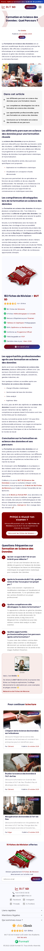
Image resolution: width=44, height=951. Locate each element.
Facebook (17, 900)
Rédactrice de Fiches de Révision (16, 691)
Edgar (10, 832)
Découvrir (31, 7)
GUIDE (22, 37)
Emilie (23, 30)
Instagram (30, 900)
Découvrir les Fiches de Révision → (22, 533)
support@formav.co (23, 896)
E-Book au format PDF (18, 495)
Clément (11, 746)
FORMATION (33, 756)
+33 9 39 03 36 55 (22, 893)
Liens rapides (9, 910)
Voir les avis (22, 937)
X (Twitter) (30, 904)
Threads (16, 904)
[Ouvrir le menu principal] (40, 7)
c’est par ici (21, 505)
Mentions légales (11, 915)
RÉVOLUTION (33, 713)
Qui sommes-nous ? (12, 920)
